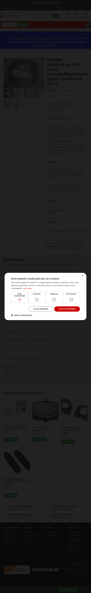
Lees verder (27, 288)
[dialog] (45, 296)
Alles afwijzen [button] (41, 309)
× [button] (83, 275)
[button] (21, 315)
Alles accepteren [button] (67, 309)
